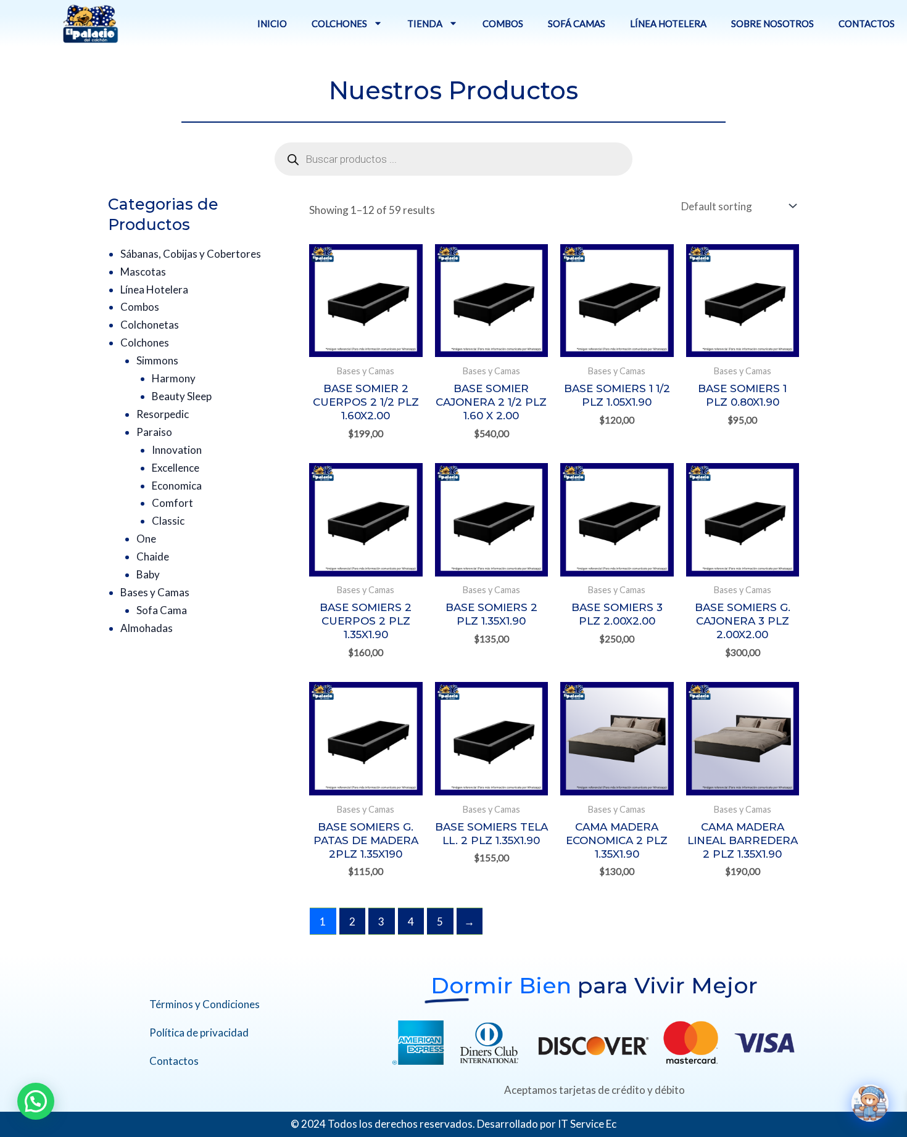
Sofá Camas (576, 23)
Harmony (174, 378)
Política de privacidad (199, 1032)
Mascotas (143, 271)
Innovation (177, 449)
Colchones (339, 23)
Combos (502, 23)
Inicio (272, 23)
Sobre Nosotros (772, 23)
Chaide (152, 556)
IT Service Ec (587, 1123)
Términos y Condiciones (204, 1004)
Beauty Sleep (182, 396)
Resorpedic (162, 414)
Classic (168, 520)
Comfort (172, 502)
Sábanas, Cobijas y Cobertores (190, 253)
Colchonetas (149, 324)
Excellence (175, 467)
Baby (148, 574)
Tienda (424, 23)
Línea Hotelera (668, 23)
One (146, 538)
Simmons (157, 360)
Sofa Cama (161, 610)
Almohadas (146, 628)
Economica (177, 485)
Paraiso (154, 431)
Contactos (867, 23)
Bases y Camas (154, 592)
